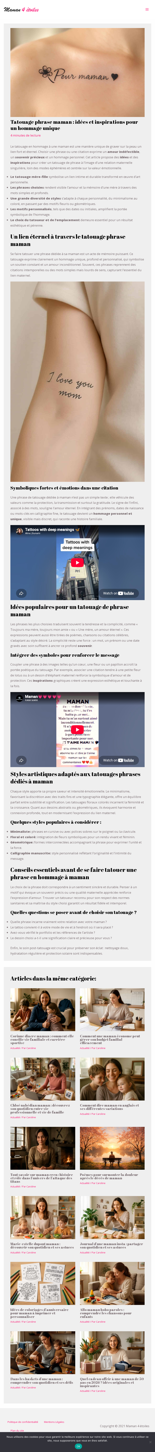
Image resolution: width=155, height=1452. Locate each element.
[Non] (150, 1442)
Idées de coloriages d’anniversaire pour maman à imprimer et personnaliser (39, 1313)
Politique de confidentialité (23, 1422)
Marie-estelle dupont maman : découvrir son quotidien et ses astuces (42, 1245)
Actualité (15, 1048)
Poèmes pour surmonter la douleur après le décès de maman (109, 1176)
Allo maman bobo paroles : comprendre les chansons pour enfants (106, 1313)
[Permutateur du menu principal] (147, 9)
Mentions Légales (54, 1422)
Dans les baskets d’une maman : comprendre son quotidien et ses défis (41, 1380)
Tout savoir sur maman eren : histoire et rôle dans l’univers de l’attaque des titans (41, 1178)
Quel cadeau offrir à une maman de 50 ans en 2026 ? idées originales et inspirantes (112, 1382)
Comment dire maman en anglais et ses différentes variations (109, 1107)
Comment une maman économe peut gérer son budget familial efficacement (110, 1039)
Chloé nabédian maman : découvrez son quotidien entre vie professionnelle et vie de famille (40, 1108)
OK (78, 1446)
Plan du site (17, 1430)
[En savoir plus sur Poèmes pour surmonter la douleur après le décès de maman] (112, 1148)
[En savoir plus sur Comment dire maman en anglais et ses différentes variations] (112, 1078)
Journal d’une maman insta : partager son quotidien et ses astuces (111, 1245)
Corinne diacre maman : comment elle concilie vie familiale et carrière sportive (42, 1039)
